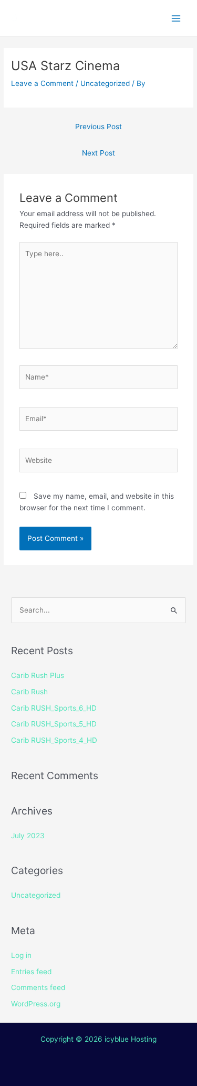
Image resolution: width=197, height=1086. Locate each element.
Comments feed (38, 987)
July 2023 (28, 835)
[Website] (98, 462)
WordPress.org (35, 1004)
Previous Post (98, 126)
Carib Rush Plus (37, 675)
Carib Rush (29, 691)
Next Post (98, 153)
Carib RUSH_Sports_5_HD (54, 724)
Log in (21, 955)
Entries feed (31, 971)
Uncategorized (105, 83)
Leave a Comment (42, 83)
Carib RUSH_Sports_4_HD (54, 740)
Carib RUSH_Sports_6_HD (54, 708)
